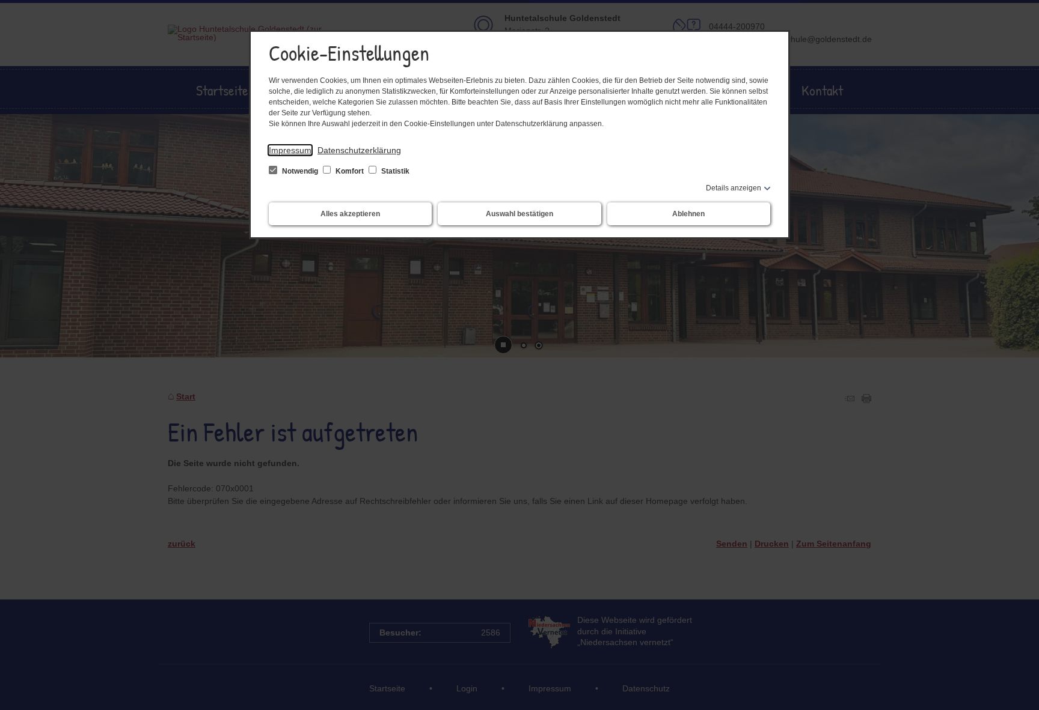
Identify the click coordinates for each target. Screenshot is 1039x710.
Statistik (394, 171)
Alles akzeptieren (350, 214)
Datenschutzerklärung (359, 150)
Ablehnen (688, 214)
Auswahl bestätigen (519, 214)
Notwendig (300, 171)
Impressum (290, 150)
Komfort (350, 171)
